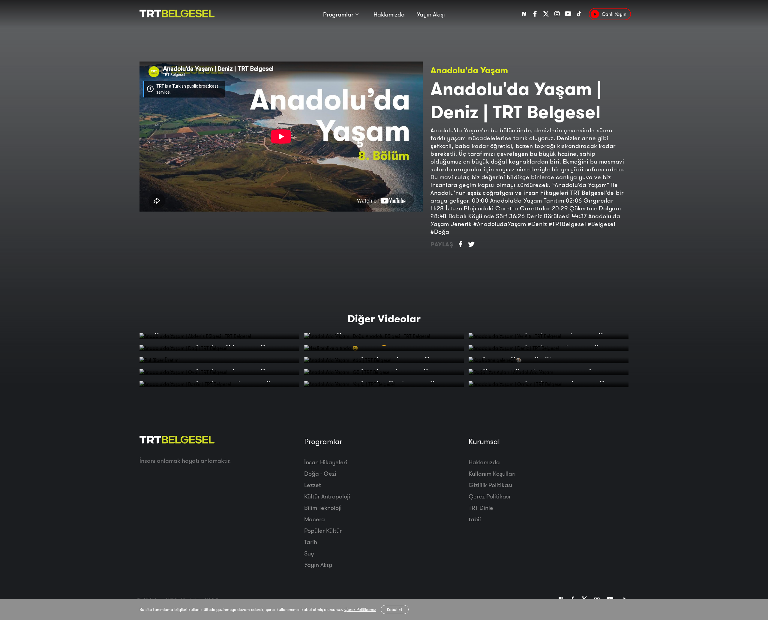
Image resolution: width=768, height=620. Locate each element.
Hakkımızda (389, 14)
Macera (314, 519)
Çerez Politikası (489, 496)
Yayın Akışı (431, 14)
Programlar (338, 14)
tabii (475, 519)
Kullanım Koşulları (492, 473)
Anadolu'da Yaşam (469, 70)
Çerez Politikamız (360, 609)
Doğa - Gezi (320, 473)
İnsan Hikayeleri (325, 462)
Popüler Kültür (323, 530)
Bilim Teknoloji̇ (322, 507)
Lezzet (312, 485)
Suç (309, 553)
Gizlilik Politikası (490, 485)
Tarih (310, 542)
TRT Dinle (481, 507)
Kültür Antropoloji (327, 496)
